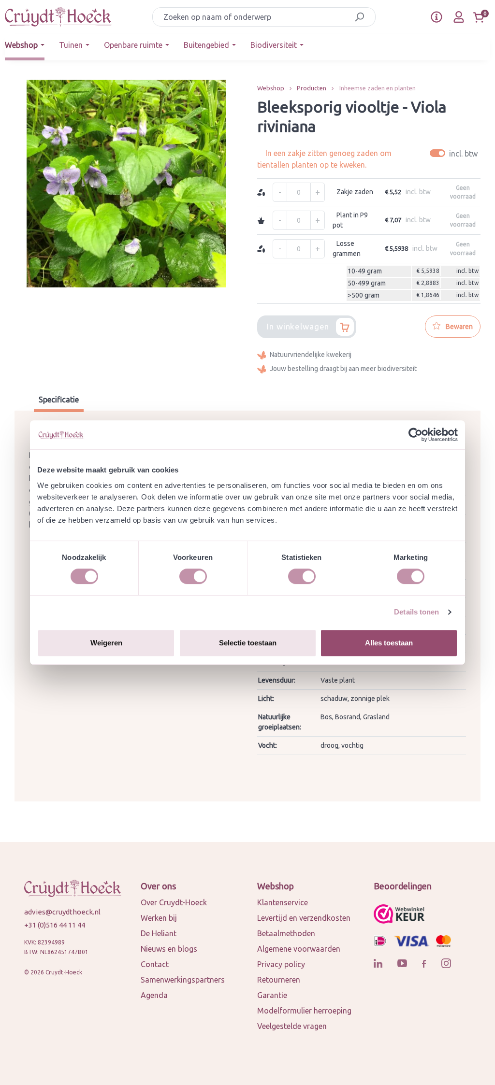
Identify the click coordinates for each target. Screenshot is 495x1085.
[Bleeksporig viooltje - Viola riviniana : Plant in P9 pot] (126, 183)
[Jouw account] (458, 17)
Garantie (272, 995)
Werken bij (159, 918)
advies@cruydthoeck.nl (62, 912)
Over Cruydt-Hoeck (174, 902)
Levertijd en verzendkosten (303, 918)
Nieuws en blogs (169, 948)
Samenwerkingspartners (183, 979)
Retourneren (278, 979)
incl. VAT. (455, 153)
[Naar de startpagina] (58, 17)
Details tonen (416, 612)
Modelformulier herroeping (304, 1010)
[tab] (59, 400)
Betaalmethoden (286, 933)
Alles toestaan (389, 643)
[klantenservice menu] (436, 17)
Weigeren (106, 643)
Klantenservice (282, 902)
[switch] (193, 576)
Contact (155, 964)
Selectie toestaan (248, 643)
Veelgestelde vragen (292, 1026)
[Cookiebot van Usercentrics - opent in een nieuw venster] (415, 435)
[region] (126, 183)
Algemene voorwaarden (298, 948)
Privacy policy (281, 964)
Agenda (154, 995)
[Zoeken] (359, 17)
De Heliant (158, 933)
